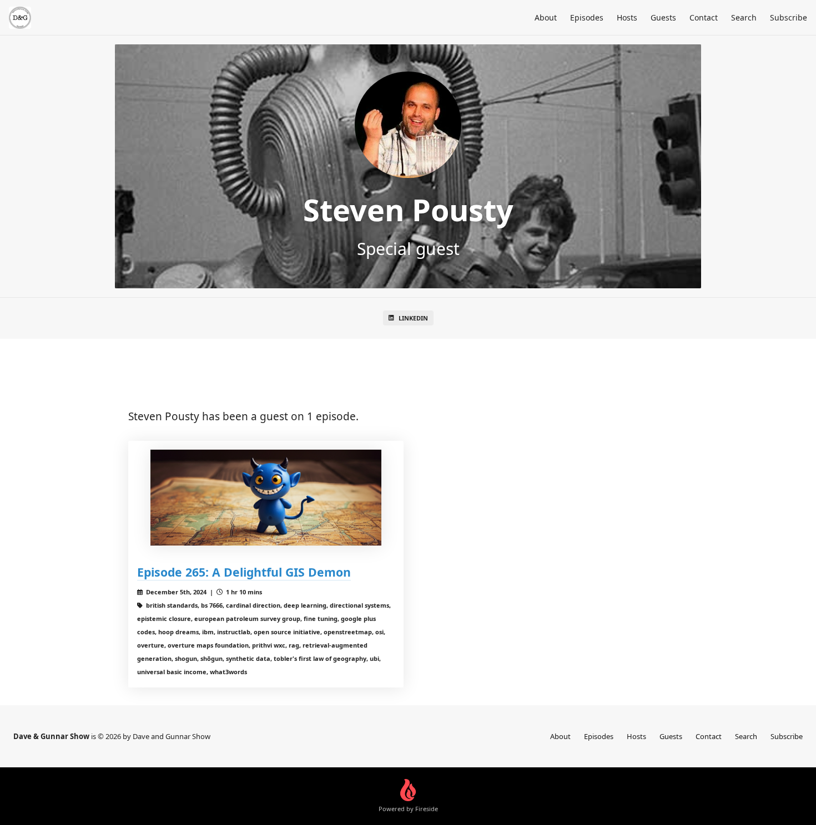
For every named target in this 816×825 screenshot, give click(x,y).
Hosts (627, 17)
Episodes (586, 17)
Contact (703, 17)
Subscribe (788, 17)
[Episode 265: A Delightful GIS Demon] (266, 498)
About (546, 17)
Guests (663, 17)
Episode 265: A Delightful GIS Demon (244, 572)
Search (744, 17)
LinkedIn (413, 318)
